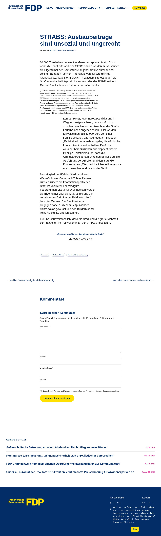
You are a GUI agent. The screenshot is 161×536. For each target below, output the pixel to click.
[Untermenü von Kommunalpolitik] (101, 8)
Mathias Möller (58, 255)
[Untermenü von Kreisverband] (74, 8)
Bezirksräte (61, 50)
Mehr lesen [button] (129, 522)
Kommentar (45, 327)
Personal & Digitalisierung (78, 255)
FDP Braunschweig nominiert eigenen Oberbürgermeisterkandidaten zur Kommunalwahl (63, 463)
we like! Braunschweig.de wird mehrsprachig (32, 280)
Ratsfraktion (71, 50)
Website (43, 379)
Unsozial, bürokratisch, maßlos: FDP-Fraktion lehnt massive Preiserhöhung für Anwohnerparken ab (70, 472)
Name (43, 356)
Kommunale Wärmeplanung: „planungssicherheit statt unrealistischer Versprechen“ (60, 455)
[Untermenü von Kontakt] (129, 8)
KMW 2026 (139, 8)
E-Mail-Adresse (46, 368)
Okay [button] (135, 529)
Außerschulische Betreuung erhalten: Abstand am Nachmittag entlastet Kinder (56, 447)
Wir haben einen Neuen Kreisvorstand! (132, 280)
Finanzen (45, 255)
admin (52, 50)
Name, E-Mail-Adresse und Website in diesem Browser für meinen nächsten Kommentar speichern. (81, 391)
